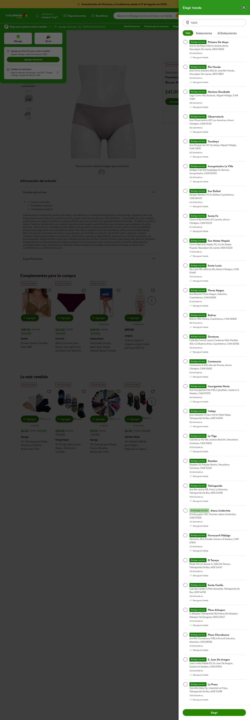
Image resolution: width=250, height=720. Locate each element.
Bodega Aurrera (204, 33)
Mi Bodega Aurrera (227, 33)
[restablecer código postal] (188, 23)
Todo (187, 33)
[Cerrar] (244, 7)
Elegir (214, 712)
